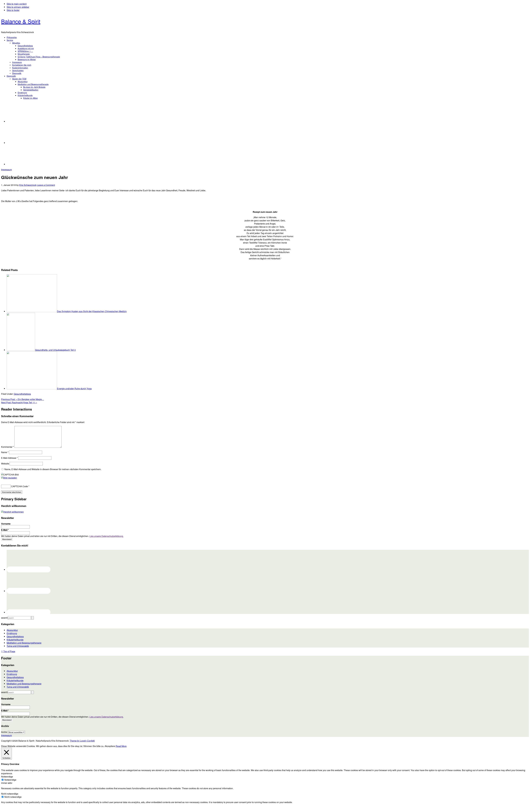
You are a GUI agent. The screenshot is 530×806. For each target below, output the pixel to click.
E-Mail (5, 530)
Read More (121, 746)
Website (5, 463)
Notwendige (10, 779)
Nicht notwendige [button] (9, 793)
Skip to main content (16, 3)
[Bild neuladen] (9, 477)
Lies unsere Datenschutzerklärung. (106, 536)
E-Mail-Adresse (9, 457)
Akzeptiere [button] (110, 746)
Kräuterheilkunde (15, 639)
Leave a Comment (46, 185)
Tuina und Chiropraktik (18, 646)
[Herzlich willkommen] (12, 511)
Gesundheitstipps (22, 393)
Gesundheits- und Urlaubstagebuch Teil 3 (55, 349)
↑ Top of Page (8, 651)
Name (4, 452)
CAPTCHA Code (19, 486)
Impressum (6, 169)
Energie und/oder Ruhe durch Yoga (74, 388)
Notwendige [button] (7, 776)
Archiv (4, 732)
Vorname (5, 523)
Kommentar (7, 446)
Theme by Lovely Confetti (82, 740)
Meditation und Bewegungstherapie (24, 642)
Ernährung (12, 633)
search (4, 617)
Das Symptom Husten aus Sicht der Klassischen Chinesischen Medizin (92, 311)
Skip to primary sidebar (18, 7)
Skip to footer (13, 10)
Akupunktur (12, 630)
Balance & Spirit (20, 21)
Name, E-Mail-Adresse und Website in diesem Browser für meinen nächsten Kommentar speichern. (52, 469)
